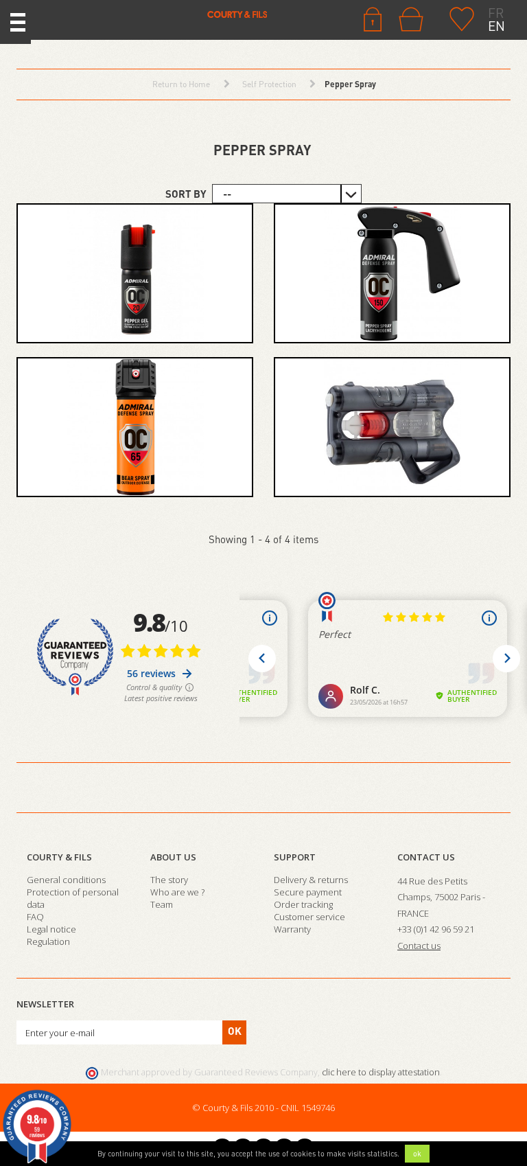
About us (173, 857)
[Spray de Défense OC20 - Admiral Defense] (135, 273)
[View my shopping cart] (414, 19)
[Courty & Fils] (156, 14)
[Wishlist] (461, 18)
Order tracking (303, 904)
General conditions (66, 879)
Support (295, 857)
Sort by (186, 193)
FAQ (35, 917)
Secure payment (308, 892)
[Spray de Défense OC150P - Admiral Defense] (392, 273)
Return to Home (181, 84)
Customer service (309, 917)
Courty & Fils (59, 857)
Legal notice (51, 929)
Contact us (426, 857)
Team (161, 904)
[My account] (372, 18)
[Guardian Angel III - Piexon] (392, 427)
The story (169, 879)
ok (417, 1153)
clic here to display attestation (381, 1072)
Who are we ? (177, 892)
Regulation (48, 941)
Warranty (292, 929)
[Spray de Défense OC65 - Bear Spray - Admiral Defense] (135, 427)
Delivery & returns (311, 879)
